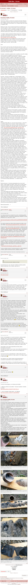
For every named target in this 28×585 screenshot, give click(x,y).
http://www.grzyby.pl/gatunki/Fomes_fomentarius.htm (16, 224)
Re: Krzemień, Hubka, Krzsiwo (8, 399)
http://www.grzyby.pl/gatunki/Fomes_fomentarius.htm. (14, 127)
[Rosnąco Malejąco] (14, 568)
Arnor (4, 13)
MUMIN (10, 254)
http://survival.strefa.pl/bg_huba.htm (12, 228)
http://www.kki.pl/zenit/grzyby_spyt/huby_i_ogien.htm (11, 245)
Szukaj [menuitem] (26, 6)
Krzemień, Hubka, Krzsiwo (8, 8)
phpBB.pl (19, 584)
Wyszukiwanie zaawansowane (21, 10)
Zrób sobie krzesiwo (4, 274)
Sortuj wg (12, 566)
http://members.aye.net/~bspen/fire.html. (8, 37)
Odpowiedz (3, 10)
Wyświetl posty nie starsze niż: (10, 564)
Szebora (10, 209)
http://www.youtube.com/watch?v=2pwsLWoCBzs (10, 392)
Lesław (4, 378)
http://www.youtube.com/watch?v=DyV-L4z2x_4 (10, 389)
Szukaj (19, 10)
